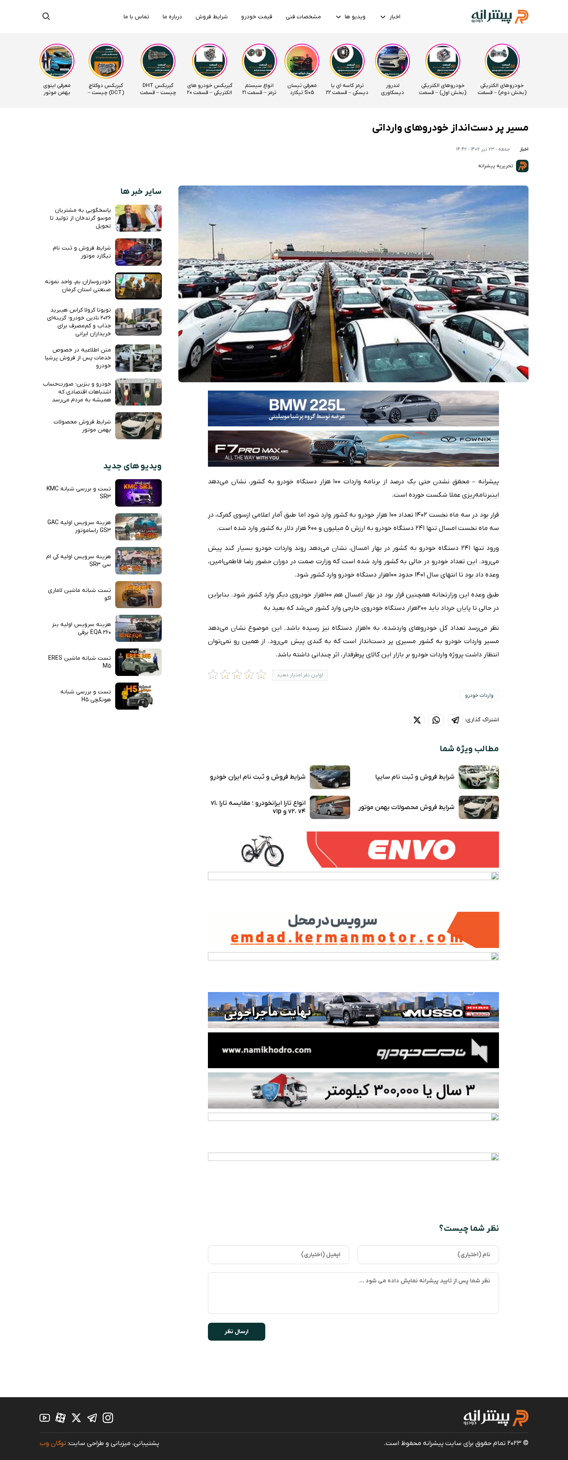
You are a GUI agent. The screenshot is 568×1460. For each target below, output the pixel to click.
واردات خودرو (479, 695)
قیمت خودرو (256, 17)
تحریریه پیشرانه (496, 166)
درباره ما (172, 17)
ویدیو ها (355, 17)
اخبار (394, 17)
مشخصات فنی (303, 17)
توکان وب (53, 1443)
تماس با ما (136, 17)
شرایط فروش (211, 17)
